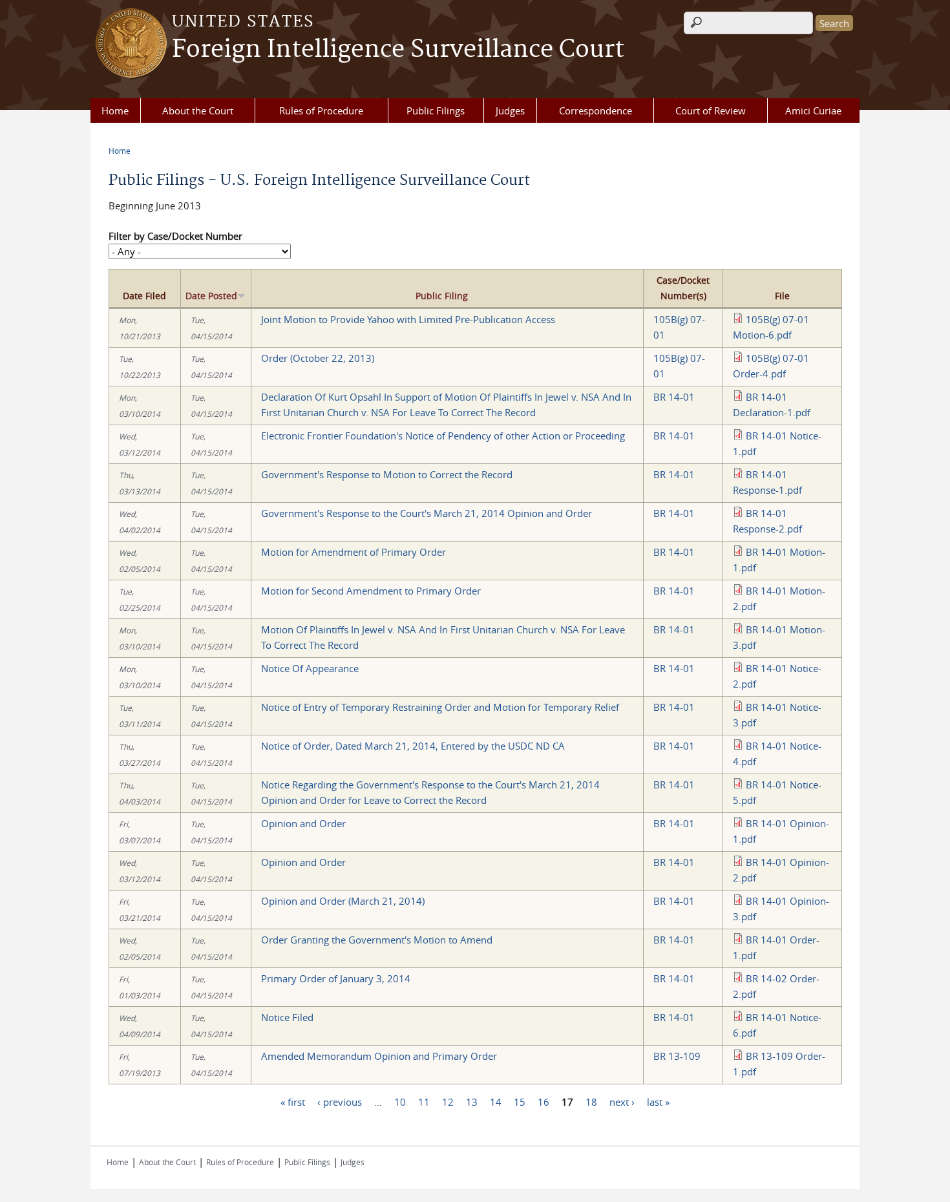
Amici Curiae (813, 110)
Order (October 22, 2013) (317, 358)
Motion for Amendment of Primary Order (353, 551)
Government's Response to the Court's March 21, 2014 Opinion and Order (426, 513)
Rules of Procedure (321, 110)
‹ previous (339, 1101)
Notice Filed (287, 1017)
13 (472, 1101)
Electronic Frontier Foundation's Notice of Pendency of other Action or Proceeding (443, 435)
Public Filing (442, 296)
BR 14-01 (674, 396)
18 (591, 1101)
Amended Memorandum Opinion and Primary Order (379, 1055)
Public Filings (435, 110)
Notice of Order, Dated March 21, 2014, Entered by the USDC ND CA (413, 745)
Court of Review (710, 110)
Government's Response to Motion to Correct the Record (386, 474)
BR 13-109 (677, 1055)
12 (448, 1101)
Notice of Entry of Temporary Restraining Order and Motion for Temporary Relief (440, 707)
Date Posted (211, 296)
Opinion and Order (303, 823)
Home (115, 110)
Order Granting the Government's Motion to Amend (376, 939)
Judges (510, 110)
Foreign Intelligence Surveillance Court (398, 50)
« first (292, 1101)
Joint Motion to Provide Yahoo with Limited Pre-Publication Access (408, 319)
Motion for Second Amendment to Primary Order (371, 590)
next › (622, 1101)
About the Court (197, 110)
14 (495, 1101)
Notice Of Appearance (310, 668)
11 (424, 1101)
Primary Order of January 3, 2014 (335, 978)
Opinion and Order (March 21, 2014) (343, 900)
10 (400, 1101)
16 (543, 1101)
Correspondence (595, 110)
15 (519, 1101)
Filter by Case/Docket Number (175, 235)
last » (658, 1101)
